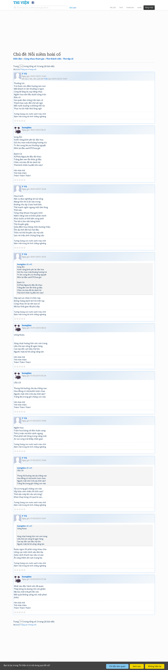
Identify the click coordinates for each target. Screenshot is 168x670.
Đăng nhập (149, 7)
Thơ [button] (121, 7)
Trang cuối (32, 69)
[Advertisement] (84, 29)
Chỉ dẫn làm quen (117, 666)
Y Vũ (24, 73)
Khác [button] (139, 7)
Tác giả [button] (113, 7)
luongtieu (26, 127)
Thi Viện (21, 2)
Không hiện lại (154, 666)
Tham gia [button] (130, 7)
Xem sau (137, 666)
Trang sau (24, 69)
